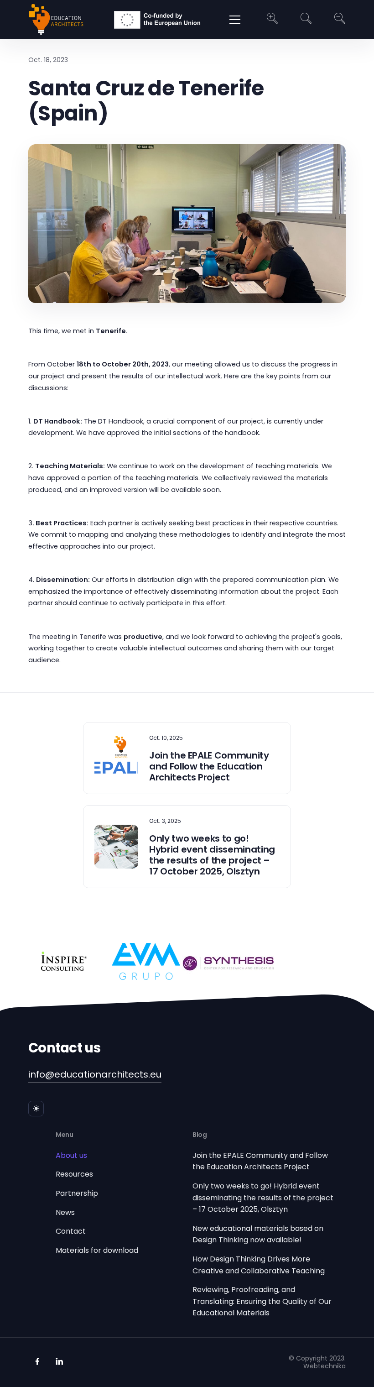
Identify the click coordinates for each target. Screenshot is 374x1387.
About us (71, 1155)
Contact (71, 1231)
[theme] (36, 1108)
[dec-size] (340, 20)
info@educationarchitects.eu (94, 1074)
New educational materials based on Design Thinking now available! (257, 1234)
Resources (74, 1174)
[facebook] (37, 1361)
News (65, 1212)
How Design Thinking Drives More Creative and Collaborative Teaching (258, 1265)
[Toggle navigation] (235, 19)
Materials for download (97, 1250)
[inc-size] (272, 20)
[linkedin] (59, 1361)
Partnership (77, 1193)
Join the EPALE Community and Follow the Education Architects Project (260, 1161)
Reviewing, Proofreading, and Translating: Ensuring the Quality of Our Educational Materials (262, 1301)
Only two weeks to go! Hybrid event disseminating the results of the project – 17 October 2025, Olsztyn (262, 1197)
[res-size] (306, 20)
